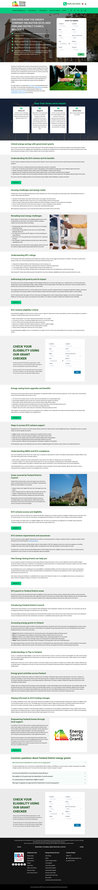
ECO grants (31, 85)
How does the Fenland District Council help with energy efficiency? (30, 773)
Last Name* (74, 23)
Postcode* (74, 47)
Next (81, 54)
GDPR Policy (42, 887)
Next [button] (86, 121)
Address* (74, 41)
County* (60, 47)
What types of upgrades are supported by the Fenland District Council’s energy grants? (35, 783)
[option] (21, 120)
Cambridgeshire (38, 87)
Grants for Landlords (55, 10)
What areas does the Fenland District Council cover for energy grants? (31, 763)
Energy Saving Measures (19, 10)
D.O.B (60, 41)
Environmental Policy (34, 887)
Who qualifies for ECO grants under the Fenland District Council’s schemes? (32, 776)
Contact (64, 10)
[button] (19, 10)
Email (60, 29)
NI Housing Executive (33, 541)
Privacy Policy (48, 887)
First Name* (61, 23)
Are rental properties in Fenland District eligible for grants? (28, 780)
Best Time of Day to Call (77, 35)
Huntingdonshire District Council (18, 92)
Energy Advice (42, 10)
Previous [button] (11, 121)
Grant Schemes (32, 10)
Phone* (73, 29)
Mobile (60, 35)
